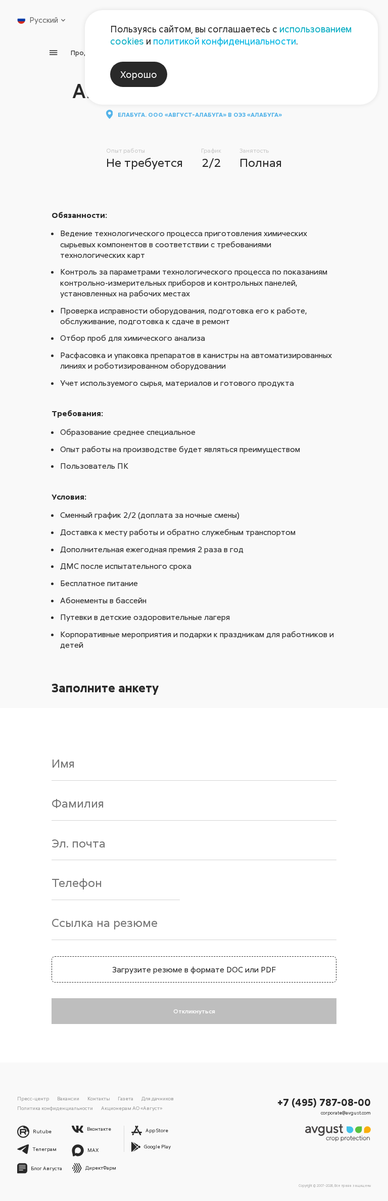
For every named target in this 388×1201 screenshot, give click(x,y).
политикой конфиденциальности (224, 41)
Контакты (98, 1098)
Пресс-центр (33, 1098)
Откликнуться (194, 1011)
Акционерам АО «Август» (131, 1108)
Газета (125, 1098)
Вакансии (68, 1098)
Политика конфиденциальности (55, 1108)
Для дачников (157, 1098)
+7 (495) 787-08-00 (324, 1102)
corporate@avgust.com (346, 1113)
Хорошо (138, 74)
